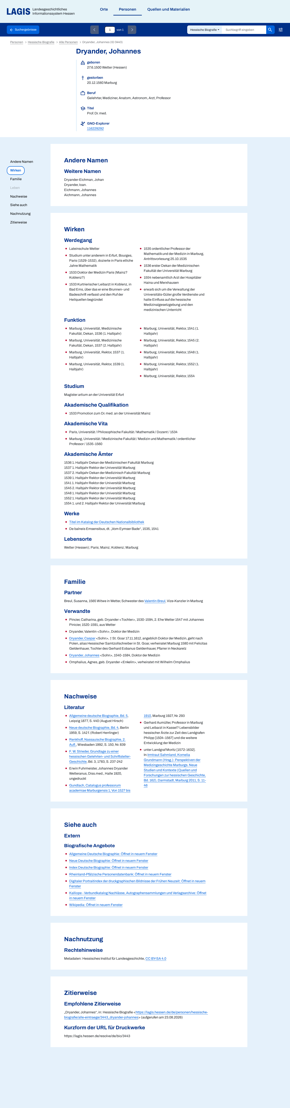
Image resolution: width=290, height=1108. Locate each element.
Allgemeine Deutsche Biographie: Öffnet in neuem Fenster (113, 854)
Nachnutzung (20, 213)
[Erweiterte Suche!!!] (280, 29)
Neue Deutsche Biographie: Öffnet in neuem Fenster (108, 860)
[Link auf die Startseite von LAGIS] (42, 11)
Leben (15, 188)
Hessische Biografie (203, 29)
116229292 (95, 128)
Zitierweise (18, 222)
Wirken (15, 170)
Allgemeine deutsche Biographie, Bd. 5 (98, 716)
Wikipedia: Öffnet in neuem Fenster (95, 905)
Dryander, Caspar (82, 638)
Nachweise (18, 196)
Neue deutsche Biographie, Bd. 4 (93, 727)
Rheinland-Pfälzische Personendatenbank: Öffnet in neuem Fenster (120, 874)
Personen (16, 42)
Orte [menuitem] (104, 9)
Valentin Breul (154, 601)
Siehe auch (18, 205)
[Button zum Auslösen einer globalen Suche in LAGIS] (270, 29)
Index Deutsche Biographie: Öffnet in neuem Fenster (108, 867)
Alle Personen (68, 42)
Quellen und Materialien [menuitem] (168, 9)
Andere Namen (21, 161)
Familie (16, 179)
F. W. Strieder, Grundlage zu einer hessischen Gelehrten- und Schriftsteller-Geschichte (100, 756)
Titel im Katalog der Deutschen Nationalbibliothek (106, 522)
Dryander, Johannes (84, 655)
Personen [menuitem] (127, 9)
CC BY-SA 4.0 (155, 958)
